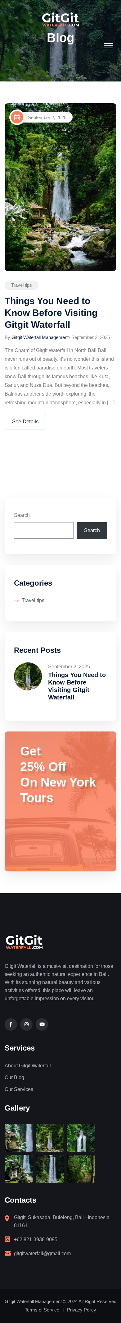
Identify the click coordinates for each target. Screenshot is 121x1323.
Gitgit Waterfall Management (40, 337)
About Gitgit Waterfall (28, 1065)
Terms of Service (42, 1309)
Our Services (19, 1089)
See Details (25, 422)
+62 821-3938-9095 (35, 1239)
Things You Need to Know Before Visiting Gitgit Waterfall (51, 313)
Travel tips (21, 285)
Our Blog (14, 1077)
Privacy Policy (81, 1309)
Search (22, 515)
